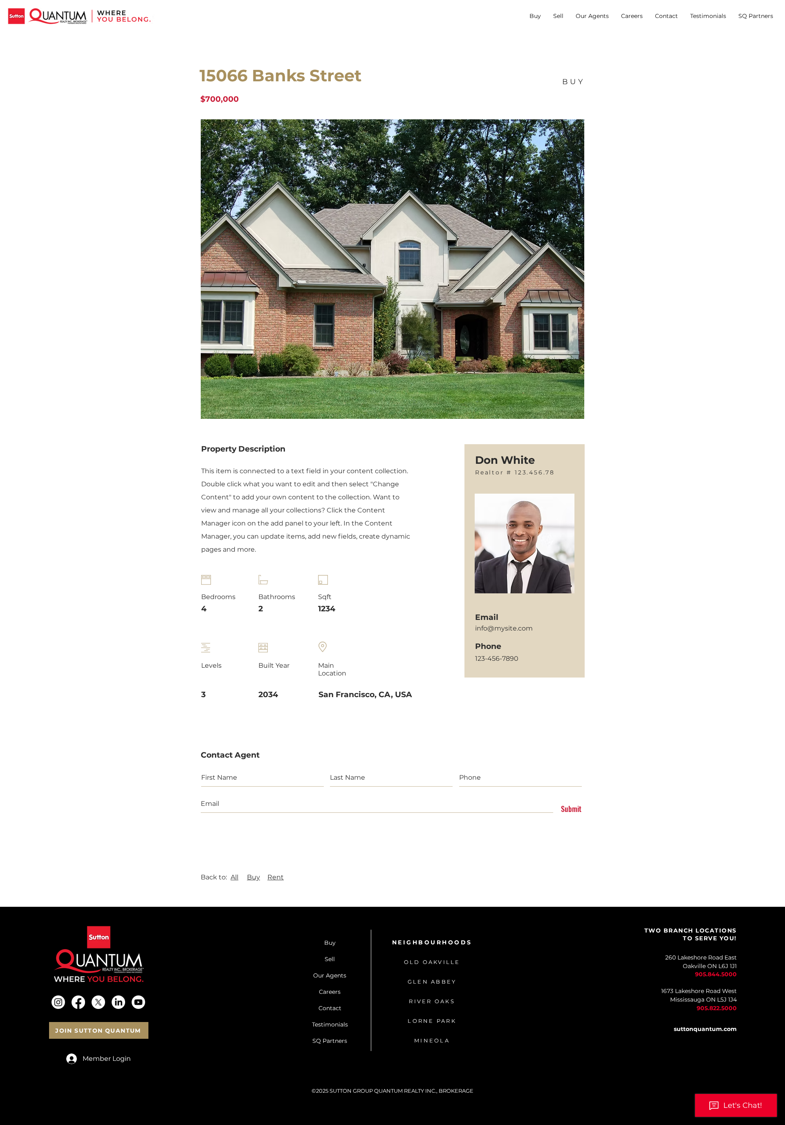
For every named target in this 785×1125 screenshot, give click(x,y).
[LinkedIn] (118, 1002)
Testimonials (330, 1024)
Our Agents (329, 975)
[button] (535, 16)
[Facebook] (78, 1002)
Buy (253, 877)
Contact (329, 1008)
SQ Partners (329, 1040)
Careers (330, 991)
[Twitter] (98, 1002)
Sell (330, 959)
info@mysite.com (504, 628)
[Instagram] (58, 1002)
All (234, 877)
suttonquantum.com (705, 1029)
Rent (275, 877)
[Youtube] (138, 1002)
